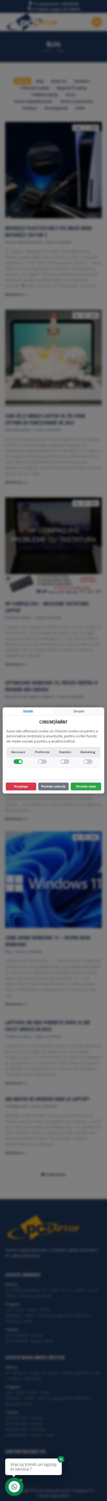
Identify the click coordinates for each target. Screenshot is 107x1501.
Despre (78, 711)
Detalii (28, 711)
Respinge (21, 786)
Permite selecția (53, 786)
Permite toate (86, 786)
